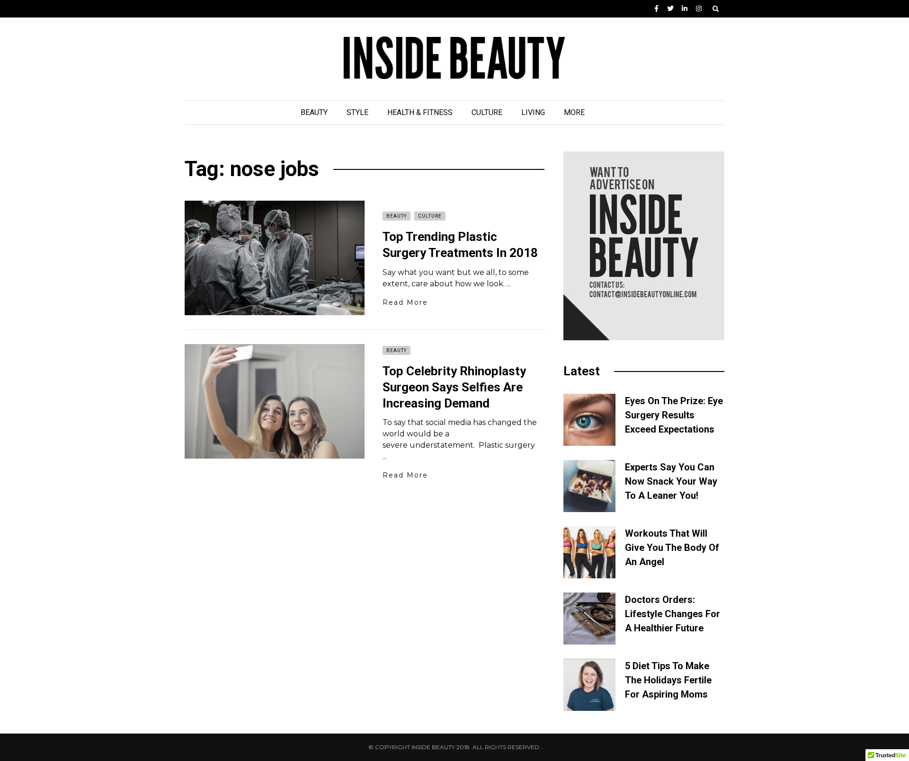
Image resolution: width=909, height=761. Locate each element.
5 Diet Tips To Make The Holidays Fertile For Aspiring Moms (668, 680)
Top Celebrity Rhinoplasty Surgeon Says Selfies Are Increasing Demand (454, 387)
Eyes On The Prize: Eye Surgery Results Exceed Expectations (674, 415)
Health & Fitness (420, 112)
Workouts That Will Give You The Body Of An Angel (672, 547)
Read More (405, 302)
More (574, 112)
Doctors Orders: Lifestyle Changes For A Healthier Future (672, 614)
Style (357, 112)
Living (533, 112)
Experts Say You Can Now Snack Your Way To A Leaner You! (671, 481)
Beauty (314, 112)
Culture (487, 112)
